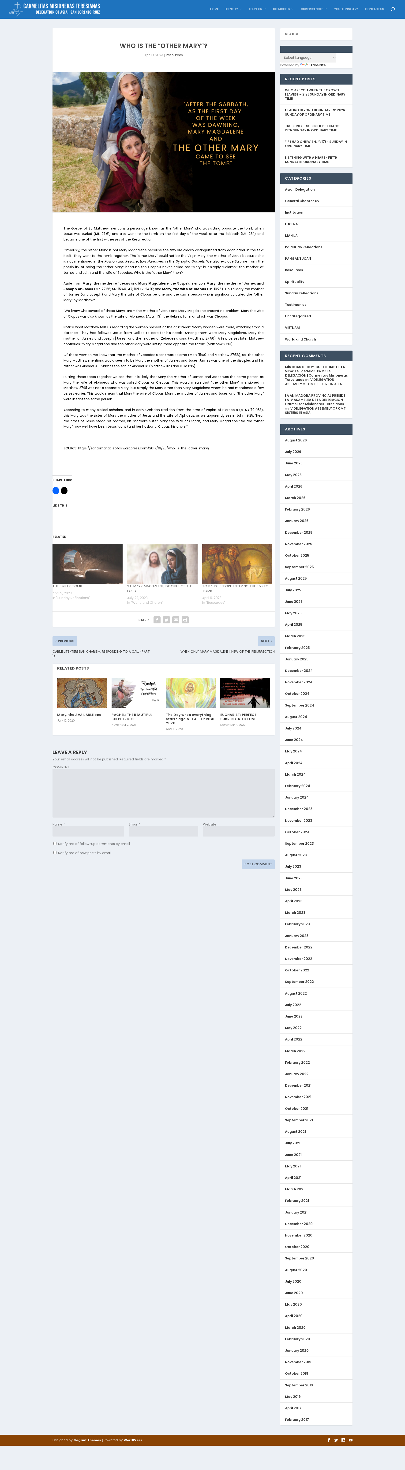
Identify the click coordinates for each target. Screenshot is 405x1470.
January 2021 (296, 1212)
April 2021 (293, 1177)
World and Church (300, 339)
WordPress (133, 1440)
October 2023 (297, 832)
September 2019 (299, 1385)
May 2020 (293, 1304)
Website (209, 824)
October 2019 (296, 1373)
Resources (174, 55)
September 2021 (299, 1120)
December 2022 (298, 947)
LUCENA (291, 224)
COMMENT (60, 767)
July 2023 (293, 866)
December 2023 (298, 809)
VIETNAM (292, 327)
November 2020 (298, 1235)
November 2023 (298, 820)
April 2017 (293, 1408)
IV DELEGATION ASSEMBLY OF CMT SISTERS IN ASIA (313, 381)
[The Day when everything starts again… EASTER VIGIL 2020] (191, 693)
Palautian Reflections (303, 247)
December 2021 (298, 1085)
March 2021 (294, 1189)
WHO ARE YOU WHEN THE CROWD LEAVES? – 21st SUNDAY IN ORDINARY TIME (315, 94)
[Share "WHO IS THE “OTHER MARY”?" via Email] (175, 620)
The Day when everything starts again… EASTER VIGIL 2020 (190, 719)
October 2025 (297, 555)
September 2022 (299, 981)
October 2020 (297, 1246)
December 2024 (299, 670)
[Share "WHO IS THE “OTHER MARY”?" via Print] (185, 620)
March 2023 (295, 912)
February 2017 (297, 1419)
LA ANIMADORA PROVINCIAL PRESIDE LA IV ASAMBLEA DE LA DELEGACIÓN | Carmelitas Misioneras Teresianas (315, 399)
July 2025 (293, 590)
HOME (214, 9)
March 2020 (295, 1327)
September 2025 (299, 567)
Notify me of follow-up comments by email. (94, 843)
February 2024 (297, 786)
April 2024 (294, 763)
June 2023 (294, 878)
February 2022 (297, 1062)
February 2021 (297, 1200)
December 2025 (298, 532)
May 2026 (293, 475)
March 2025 (295, 636)
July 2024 (293, 728)
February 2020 (297, 1339)
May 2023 (293, 889)
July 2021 (292, 1143)
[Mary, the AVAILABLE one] (82, 693)
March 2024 (295, 774)
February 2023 (297, 924)
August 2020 (296, 1270)
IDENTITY (231, 9)
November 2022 (298, 958)
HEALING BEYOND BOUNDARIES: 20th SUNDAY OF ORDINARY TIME (315, 112)
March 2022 (295, 1051)
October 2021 (296, 1108)
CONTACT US (374, 9)
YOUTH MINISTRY (346, 9)
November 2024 (298, 682)
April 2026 (293, 486)
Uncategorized (298, 316)
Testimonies (295, 304)
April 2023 (293, 901)
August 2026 (296, 440)
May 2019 (293, 1396)
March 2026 (295, 498)
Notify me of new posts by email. (85, 853)
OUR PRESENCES (312, 9)
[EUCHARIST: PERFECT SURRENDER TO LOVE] (245, 693)
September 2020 (299, 1258)
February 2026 (297, 509)
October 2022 (297, 970)
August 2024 (296, 717)
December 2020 (299, 1224)
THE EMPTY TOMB (67, 586)
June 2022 (294, 1016)
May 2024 (293, 751)
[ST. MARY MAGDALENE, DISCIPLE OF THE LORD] (162, 564)
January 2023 (296, 935)
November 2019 (298, 1362)
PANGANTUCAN (298, 258)
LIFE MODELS (281, 9)
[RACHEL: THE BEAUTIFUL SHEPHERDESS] (136, 693)
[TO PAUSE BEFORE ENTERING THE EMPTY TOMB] (237, 564)
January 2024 (297, 797)
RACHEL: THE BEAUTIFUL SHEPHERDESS (132, 716)
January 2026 (296, 520)
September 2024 (299, 705)
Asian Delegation (300, 189)
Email (134, 824)
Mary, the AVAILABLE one (79, 714)
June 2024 (294, 739)
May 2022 (293, 1028)
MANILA (291, 235)
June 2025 (294, 601)
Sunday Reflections (301, 293)
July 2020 (293, 1281)
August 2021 (295, 1131)
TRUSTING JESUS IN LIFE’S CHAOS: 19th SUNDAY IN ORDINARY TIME (312, 128)
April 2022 (293, 1039)
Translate (317, 65)
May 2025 (293, 613)
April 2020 (294, 1316)
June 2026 (294, 463)
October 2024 (297, 693)
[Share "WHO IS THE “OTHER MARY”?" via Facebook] (157, 620)
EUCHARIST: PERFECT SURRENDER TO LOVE (238, 716)
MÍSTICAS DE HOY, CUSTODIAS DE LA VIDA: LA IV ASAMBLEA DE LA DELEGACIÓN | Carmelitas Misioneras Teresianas (316, 373)
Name (58, 824)
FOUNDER (255, 9)
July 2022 (293, 1005)
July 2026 (293, 451)
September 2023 (299, 843)
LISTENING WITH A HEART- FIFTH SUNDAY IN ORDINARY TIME (311, 159)
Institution (294, 212)
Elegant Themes (87, 1440)
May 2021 (293, 1166)
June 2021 (293, 1154)
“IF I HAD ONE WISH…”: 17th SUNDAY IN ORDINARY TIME (316, 143)
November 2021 (298, 1097)
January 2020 (297, 1350)
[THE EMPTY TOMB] (87, 564)
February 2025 (297, 647)
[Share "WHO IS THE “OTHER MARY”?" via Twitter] (166, 620)
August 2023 (296, 855)
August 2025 (296, 578)
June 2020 (294, 1293)
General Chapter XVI (302, 201)
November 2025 (298, 544)
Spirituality (294, 281)
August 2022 (296, 993)
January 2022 (296, 1074)
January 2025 (296, 659)
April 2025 (293, 624)
